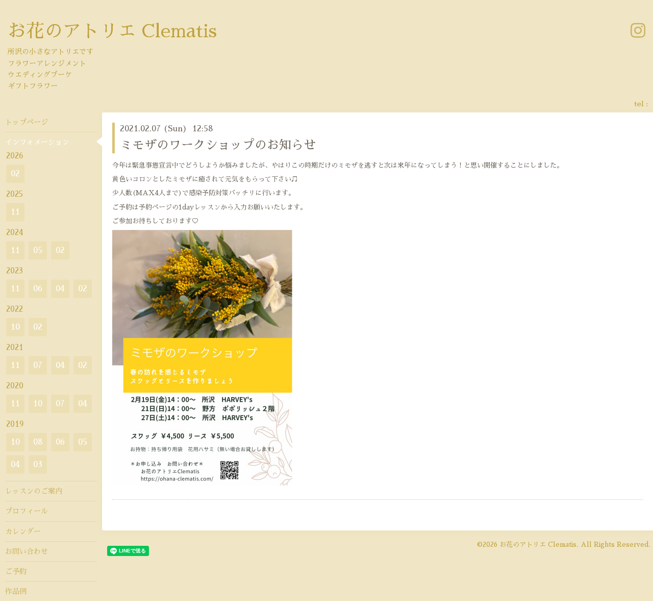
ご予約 (16, 571)
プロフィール (26, 511)
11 (15, 212)
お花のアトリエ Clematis (112, 31)
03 (37, 464)
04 (60, 289)
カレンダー (23, 531)
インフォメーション (37, 142)
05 (37, 250)
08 (38, 442)
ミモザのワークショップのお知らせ (218, 145)
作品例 (16, 591)
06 (37, 289)
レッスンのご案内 (33, 491)
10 (15, 327)
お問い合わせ (26, 551)
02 (15, 174)
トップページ (26, 122)
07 (37, 365)
